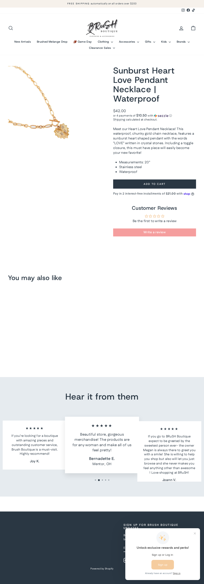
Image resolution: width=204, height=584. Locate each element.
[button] (154, 116)
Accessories (127, 41)
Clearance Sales (100, 48)
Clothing (104, 41)
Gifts (148, 41)
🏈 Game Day (82, 41)
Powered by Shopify (102, 568)
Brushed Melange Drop (52, 41)
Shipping (119, 120)
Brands (182, 41)
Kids (164, 41)
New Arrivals (22, 41)
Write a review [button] (154, 232)
